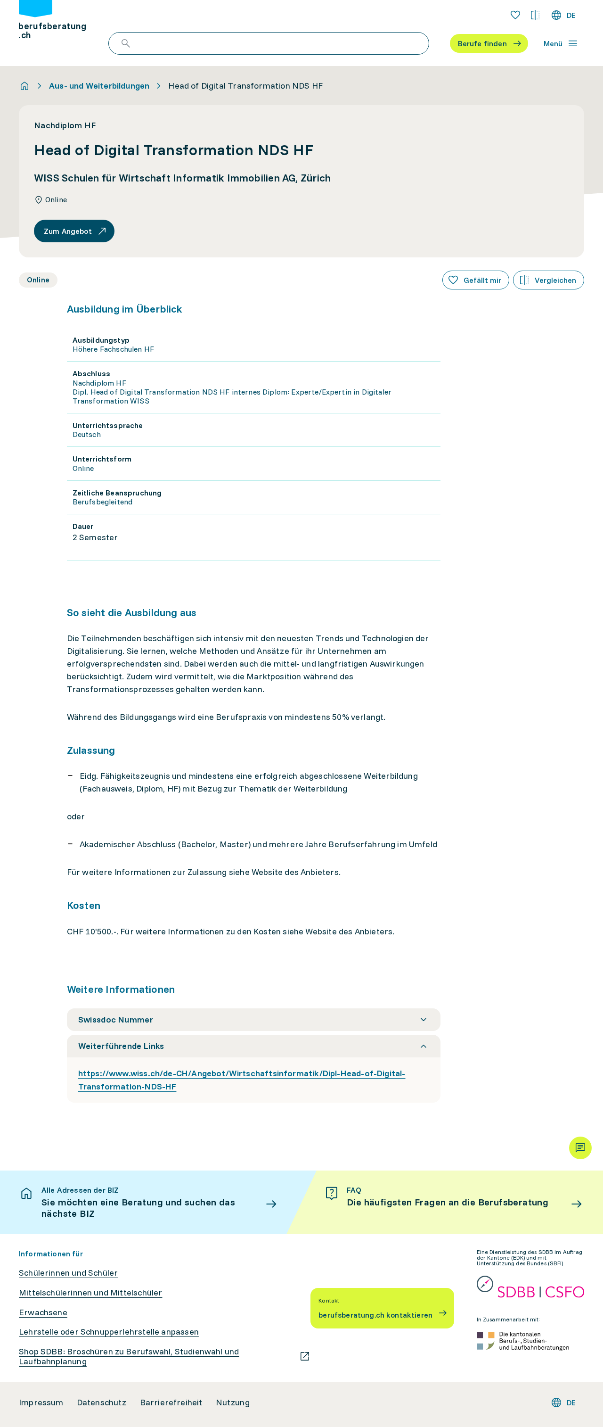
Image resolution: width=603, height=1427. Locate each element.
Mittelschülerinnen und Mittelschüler (90, 1292)
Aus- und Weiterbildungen (99, 86)
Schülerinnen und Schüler (68, 1273)
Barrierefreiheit (171, 1402)
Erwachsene (43, 1312)
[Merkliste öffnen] (515, 15)
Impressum (41, 1402)
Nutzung (233, 1402)
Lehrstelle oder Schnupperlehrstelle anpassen (109, 1332)
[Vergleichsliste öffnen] (535, 15)
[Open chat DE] (580, 1148)
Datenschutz (102, 1402)
